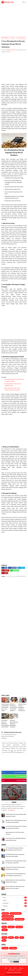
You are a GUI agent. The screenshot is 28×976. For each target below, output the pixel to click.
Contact (15, 968)
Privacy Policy (11, 970)
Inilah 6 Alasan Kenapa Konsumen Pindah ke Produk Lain (22, 707)
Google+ (6, 570)
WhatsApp (15, 570)
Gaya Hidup (14, 903)
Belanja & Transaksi (7, 919)
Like (5, 567)
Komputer (11, 927)
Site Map (19, 970)
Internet (4, 930)
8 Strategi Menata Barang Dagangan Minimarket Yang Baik (14, 723)
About (10, 968)
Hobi (16, 937)
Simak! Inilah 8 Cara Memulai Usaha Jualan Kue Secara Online (5, 707)
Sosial (3, 940)
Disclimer (21, 968)
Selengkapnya (11, 810)
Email (5, 573)
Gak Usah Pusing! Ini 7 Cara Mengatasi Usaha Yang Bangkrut (14, 707)
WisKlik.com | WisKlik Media (14, 972)
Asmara (4, 937)
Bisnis (14, 897)
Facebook (13, 567)
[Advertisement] (14, 22)
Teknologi (14, 906)
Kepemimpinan (19, 919)
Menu (24, 2)
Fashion (11, 937)
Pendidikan (13, 948)
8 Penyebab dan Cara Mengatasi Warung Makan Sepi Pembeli (5, 723)
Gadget (4, 927)
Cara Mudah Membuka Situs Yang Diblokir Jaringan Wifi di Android (12, 787)
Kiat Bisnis (5, 913)
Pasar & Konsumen (16, 913)
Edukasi (14, 900)
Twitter (22, 567)
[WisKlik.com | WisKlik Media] (7, 2)
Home (6, 968)
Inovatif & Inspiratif (7, 916)
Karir (21, 937)
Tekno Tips (19, 927)
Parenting (5, 948)
